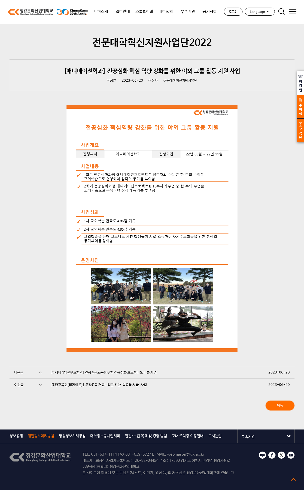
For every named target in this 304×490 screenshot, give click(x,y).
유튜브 (290, 455)
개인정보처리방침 (41, 436)
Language (257, 12)
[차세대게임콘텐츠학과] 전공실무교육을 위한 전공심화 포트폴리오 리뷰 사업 (103, 372)
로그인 (233, 12)
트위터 (281, 455)
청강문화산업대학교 (30, 12)
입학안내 (123, 11)
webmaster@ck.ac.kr (185, 454)
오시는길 (215, 436)
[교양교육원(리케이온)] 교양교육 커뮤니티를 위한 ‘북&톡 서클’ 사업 (98, 385)
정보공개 (16, 436)
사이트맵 (292, 11)
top (293, 479)
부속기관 (188, 11)
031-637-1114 (104, 454)
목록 (280, 405)
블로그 (262, 455)
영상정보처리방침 (72, 436)
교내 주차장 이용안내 (188, 436)
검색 (281, 11)
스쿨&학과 (144, 11)
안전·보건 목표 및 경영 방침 (146, 436)
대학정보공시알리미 (105, 436)
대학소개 (101, 11)
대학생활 (166, 11)
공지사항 (210, 11)
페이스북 (272, 455)
